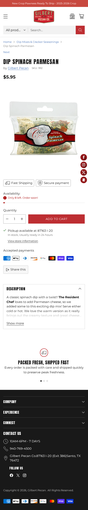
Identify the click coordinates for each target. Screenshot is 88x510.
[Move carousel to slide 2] (44, 381)
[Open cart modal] (81, 16)
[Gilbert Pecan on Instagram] (24, 476)
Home (7, 41)
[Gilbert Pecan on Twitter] (18, 476)
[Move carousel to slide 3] (47, 381)
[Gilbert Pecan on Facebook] (11, 476)
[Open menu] (5, 16)
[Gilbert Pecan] (44, 16)
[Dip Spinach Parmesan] (44, 129)
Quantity (10, 210)
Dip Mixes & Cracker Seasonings (38, 41)
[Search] (80, 30)
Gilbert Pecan (18, 68)
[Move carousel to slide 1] (41, 381)
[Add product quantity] (22, 219)
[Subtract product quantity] (7, 219)
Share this (18, 269)
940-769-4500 (21, 448)
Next (6, 52)
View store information (23, 241)
